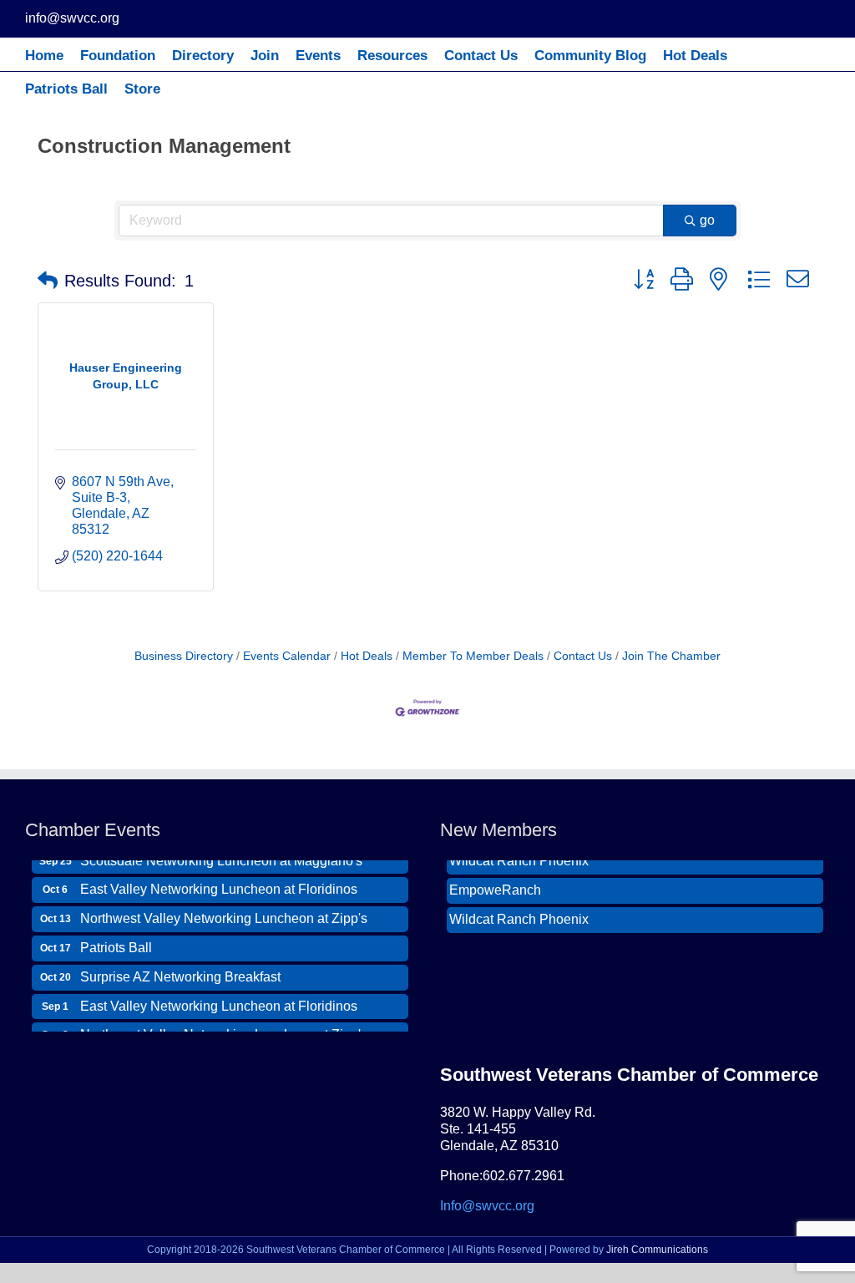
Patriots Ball (116, 940)
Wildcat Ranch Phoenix (519, 912)
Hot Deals (366, 656)
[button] (48, 281)
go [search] (707, 220)
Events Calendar (287, 656)
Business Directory (183, 656)
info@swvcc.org (72, 18)
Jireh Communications (657, 1249)
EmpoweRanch (495, 883)
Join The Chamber (671, 656)
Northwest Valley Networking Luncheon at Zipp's (223, 911)
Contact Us (583, 656)
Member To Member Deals (473, 656)
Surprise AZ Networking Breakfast (180, 969)
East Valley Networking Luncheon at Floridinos (218, 882)
